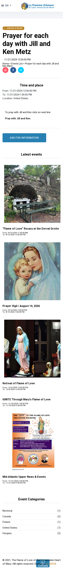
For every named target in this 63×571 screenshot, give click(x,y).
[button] (8, 5)
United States (10, 527)
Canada (7, 516)
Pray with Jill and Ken (17, 118)
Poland (6, 522)
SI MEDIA (51, 563)
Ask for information (24, 137)
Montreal (7, 510)
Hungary (7, 533)
